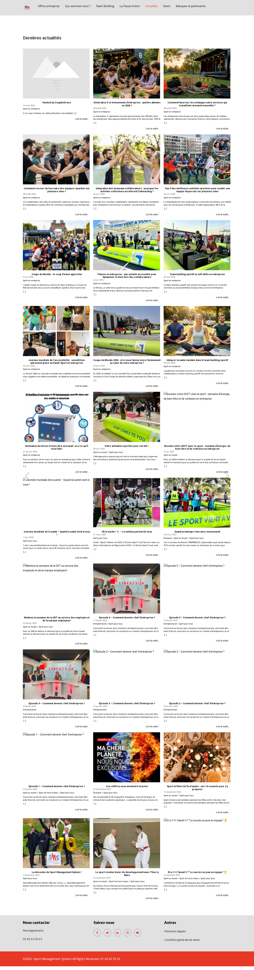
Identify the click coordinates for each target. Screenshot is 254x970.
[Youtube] (137, 932)
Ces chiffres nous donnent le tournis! (127, 786)
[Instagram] (127, 932)
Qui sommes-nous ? (78, 6)
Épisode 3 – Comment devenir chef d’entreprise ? (127, 703)
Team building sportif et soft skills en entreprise (197, 274)
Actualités (151, 6)
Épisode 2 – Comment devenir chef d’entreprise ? (197, 703)
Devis (166, 6)
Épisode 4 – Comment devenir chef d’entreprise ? (57, 703)
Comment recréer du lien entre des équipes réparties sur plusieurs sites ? (57, 190)
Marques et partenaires (191, 6)
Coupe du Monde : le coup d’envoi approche (57, 274)
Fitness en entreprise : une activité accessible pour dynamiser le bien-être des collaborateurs (127, 275)
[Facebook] (97, 932)
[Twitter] (107, 932)
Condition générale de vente (182, 939)
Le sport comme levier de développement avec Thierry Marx (127, 873)
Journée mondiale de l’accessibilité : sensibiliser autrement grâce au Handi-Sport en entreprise (56, 361)
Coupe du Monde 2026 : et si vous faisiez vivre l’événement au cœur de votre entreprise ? (126, 361)
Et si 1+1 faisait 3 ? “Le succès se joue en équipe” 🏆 (197, 872)
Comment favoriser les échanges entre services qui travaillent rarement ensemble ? (197, 104)
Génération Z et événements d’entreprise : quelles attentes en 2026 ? (127, 104)
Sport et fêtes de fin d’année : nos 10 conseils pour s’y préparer (197, 787)
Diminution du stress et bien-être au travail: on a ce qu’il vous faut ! (56, 447)
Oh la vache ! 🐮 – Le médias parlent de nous (127, 531)
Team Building (105, 6)
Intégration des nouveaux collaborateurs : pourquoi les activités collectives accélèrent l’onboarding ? (127, 190)
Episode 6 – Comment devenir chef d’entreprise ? (127, 617)
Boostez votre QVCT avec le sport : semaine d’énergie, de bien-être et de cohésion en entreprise (197, 447)
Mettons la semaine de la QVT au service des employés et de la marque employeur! (56, 619)
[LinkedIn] (117, 932)
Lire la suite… (82, 118)
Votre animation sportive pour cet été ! (127, 446)
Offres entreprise (49, 6)
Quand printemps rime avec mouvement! (197, 531)
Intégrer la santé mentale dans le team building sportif (197, 360)
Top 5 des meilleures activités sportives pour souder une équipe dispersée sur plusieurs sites (197, 190)
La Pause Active (130, 6)
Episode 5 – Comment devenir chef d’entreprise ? (197, 617)
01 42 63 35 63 (32, 939)
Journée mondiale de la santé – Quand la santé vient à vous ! (56, 533)
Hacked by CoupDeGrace (56, 102)
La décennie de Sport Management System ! (56, 872)
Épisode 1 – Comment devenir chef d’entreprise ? (57, 786)
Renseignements (33, 930)
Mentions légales (175, 931)
